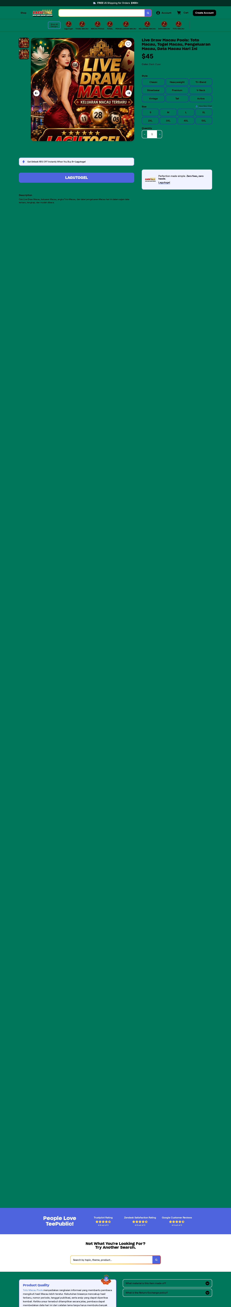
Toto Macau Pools (33, 1290)
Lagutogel (76, 177)
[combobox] (102, 12)
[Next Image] (128, 93)
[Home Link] (42, 13)
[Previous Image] (36, 93)
